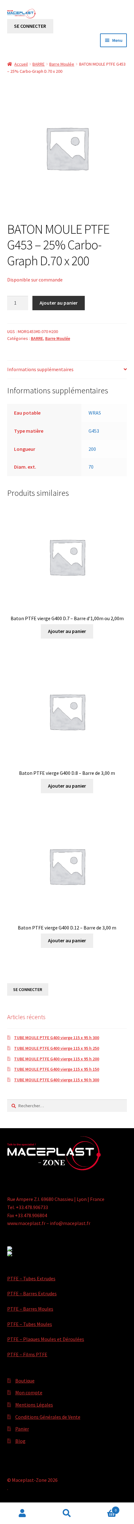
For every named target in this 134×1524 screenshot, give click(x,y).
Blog (20, 1441)
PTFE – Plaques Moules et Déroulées (45, 1339)
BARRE (38, 64)
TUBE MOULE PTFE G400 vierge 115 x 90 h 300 (56, 1080)
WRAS (95, 413)
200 (92, 449)
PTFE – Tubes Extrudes (31, 1278)
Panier (22, 1429)
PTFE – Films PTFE (27, 1354)
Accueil (21, 64)
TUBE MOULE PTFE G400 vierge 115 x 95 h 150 (56, 1069)
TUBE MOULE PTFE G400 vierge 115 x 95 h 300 (56, 1037)
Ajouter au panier (59, 303)
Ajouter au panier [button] (67, 631)
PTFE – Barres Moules (30, 1309)
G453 (94, 431)
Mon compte (28, 1392)
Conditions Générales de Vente (47, 1417)
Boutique (25, 1380)
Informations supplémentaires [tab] (40, 369)
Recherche (67, 1513)
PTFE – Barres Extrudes (32, 1293)
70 (91, 467)
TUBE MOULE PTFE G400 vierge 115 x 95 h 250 (56, 1048)
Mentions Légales (34, 1405)
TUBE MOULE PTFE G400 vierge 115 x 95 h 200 (56, 1059)
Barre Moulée (61, 64)
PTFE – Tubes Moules (29, 1324)
